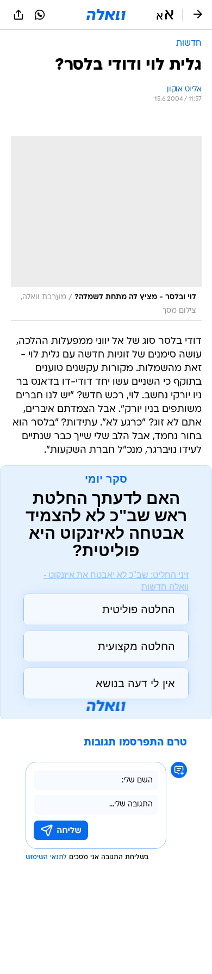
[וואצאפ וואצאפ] (39, 14)
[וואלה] (106, 14)
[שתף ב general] (18, 15)
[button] (165, 15)
